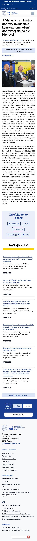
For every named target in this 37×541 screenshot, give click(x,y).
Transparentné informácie (11, 489)
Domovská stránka (8, 40)
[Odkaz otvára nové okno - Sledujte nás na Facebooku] (2, 8)
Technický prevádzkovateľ (11, 505)
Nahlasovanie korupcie (10, 479)
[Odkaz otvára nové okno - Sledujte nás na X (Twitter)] (9, 8)
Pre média (5, 481)
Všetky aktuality (7, 55)
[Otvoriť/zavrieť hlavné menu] (32, 14)
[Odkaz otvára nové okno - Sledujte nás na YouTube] (17, 8)
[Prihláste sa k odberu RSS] (14, 8)
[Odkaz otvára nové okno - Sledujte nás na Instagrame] (7, 8)
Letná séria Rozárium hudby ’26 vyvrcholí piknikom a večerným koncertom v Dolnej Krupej (16, 304)
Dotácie (4, 462)
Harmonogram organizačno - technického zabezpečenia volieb (16, 493)
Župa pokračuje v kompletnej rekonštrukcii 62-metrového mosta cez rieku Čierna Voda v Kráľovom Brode (18, 327)
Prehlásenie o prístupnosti (11, 511)
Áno (18, 406)
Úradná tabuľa (7, 464)
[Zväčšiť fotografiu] (18, 86)
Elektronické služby (9, 459)
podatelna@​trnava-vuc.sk (11, 443)
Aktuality (20, 40)
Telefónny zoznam (8, 467)
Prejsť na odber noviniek (17, 395)
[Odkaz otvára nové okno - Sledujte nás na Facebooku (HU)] (4, 8)
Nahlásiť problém (18, 414)
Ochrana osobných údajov (11, 527)
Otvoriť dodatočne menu (7, 4)
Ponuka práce (7, 456)
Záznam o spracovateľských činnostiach (16, 530)
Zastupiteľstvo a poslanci (11, 484)
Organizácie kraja (8, 453)
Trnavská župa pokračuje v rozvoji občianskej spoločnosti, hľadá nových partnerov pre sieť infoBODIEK (18, 259)
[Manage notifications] (28, 537)
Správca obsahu (7, 508)
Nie (28, 406)
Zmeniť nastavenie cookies (11, 519)
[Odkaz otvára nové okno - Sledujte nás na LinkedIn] (12, 8)
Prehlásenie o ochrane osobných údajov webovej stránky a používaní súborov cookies (18, 515)
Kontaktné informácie (9, 470)
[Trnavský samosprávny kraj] (10, 13)
